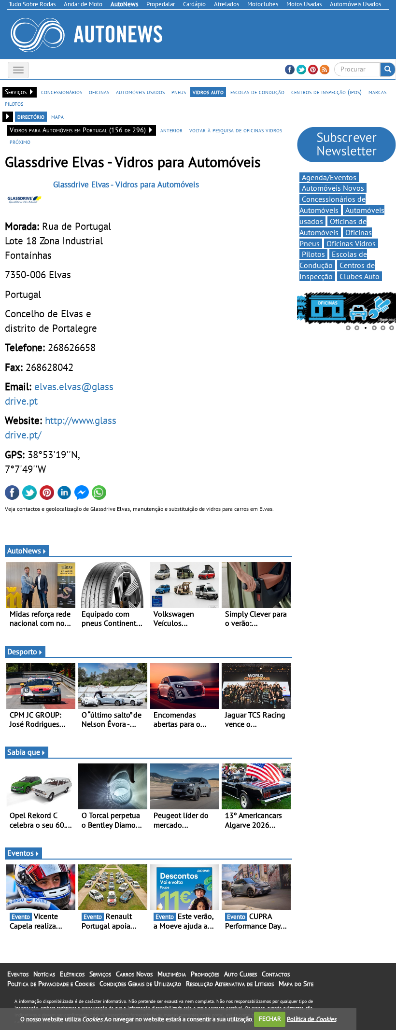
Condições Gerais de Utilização (140, 983)
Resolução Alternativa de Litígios (230, 983)
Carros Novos (134, 974)
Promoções (205, 974)
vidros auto (208, 91)
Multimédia (171, 974)
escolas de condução (257, 91)
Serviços (100, 974)
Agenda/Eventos (329, 177)
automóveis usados (140, 91)
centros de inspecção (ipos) (326, 91)
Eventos (20, 853)
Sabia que (23, 752)
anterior (171, 130)
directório (30, 116)
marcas (377, 91)
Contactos (276, 974)
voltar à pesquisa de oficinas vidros (235, 130)
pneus (178, 91)
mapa (57, 116)
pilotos (14, 103)
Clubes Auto (359, 276)
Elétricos (72, 974)
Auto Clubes (240, 974)
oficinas (99, 91)
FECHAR (270, 1019)
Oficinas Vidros (351, 243)
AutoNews (24, 550)
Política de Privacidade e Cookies (51, 983)
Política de (311, 1019)
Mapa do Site (296, 983)
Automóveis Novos (333, 188)
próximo (20, 141)
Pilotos (313, 254)
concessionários (61, 91)
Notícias (44, 974)
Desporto (22, 651)
